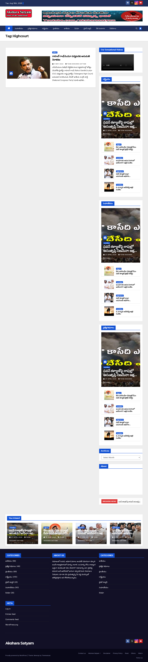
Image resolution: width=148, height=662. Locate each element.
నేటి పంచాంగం (100, 28)
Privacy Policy (117, 653)
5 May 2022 (59, 64)
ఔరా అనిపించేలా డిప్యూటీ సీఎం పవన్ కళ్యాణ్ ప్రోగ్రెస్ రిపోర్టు (126, 148)
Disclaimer (106, 653)
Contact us (82, 653)
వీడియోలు (113, 28)
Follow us (139, 658)
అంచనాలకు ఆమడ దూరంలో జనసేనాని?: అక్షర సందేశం (125, 161)
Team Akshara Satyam (76, 64)
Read (126, 653)
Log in (8, 609)
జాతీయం (67, 28)
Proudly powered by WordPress (16, 655)
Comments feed (12, 619)
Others (133, 653)
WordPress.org (11, 625)
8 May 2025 (119, 537)
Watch (140, 653)
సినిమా (77, 28)
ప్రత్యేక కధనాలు (32, 28)
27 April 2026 (111, 130)
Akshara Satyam (19, 20)
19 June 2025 (51, 537)
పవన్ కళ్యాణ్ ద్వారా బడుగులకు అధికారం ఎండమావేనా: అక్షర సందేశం (124, 176)
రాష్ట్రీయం (45, 28)
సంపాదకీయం (19, 28)
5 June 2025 (85, 537)
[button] (136, 28)
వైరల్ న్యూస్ (87, 28)
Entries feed (10, 614)
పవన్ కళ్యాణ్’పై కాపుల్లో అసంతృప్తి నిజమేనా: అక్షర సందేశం (119, 126)
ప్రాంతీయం (56, 28)
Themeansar (46, 655)
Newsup (36, 655)
